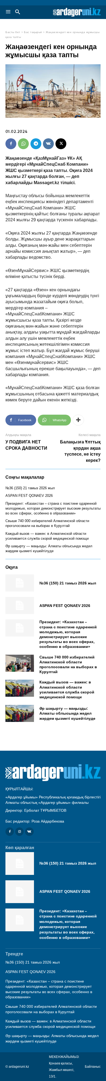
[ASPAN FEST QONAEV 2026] (19, 605)
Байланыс (93, 1067)
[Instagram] (19, 831)
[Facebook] (10, 143)
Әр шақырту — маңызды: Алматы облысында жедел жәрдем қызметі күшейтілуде (67, 713)
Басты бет (12, 32)
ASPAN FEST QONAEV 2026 (29, 496)
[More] (78, 420)
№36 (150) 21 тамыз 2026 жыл (30, 488)
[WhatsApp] (23, 143)
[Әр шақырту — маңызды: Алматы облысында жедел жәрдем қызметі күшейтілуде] (19, 713)
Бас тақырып (33, 32)
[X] (60, 143)
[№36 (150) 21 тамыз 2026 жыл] (19, 582)
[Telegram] (35, 143)
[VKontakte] (29, 831)
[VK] (48, 143)
